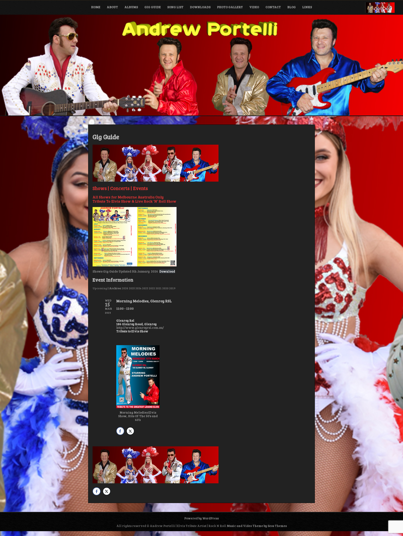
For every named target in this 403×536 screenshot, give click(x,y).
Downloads (200, 7)
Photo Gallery (230, 7)
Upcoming (100, 288)
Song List (175, 7)
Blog (291, 7)
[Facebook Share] (120, 431)
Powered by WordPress (201, 518)
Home (95, 7)
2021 (159, 288)
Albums (131, 7)
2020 (165, 288)
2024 (138, 288)
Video (254, 7)
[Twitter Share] (130, 431)
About (112, 7)
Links (307, 7)
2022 (152, 288)
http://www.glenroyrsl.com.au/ (140, 327)
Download (167, 271)
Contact (273, 7)
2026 (125, 288)
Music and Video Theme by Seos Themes (257, 526)
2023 (145, 288)
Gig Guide (152, 7)
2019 (172, 288)
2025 (132, 288)
